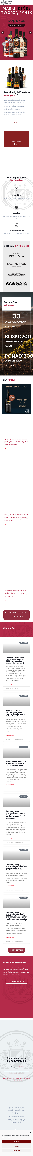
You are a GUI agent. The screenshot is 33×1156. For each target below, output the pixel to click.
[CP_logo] (16, 255)
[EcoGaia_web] (16, 283)
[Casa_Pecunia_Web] (16, 422)
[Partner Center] (6, 2)
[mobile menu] (30, 2)
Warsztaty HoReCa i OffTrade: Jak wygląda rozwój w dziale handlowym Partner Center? (16, 681)
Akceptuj (16, 1141)
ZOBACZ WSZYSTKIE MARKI (15, 25)
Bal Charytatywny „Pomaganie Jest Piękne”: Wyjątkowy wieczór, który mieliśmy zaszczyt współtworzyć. (15, 783)
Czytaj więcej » (10, 652)
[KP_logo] (16, 264)
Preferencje (16, 1150)
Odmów (16, 1146)
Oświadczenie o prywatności (17, 1153)
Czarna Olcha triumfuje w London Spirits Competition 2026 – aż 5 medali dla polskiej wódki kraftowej (16, 628)
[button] (30, 1132)
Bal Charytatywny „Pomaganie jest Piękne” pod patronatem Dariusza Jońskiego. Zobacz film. (16, 835)
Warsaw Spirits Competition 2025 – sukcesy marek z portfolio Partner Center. (16, 732)
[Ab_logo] (16, 274)
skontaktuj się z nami (16, 1016)
